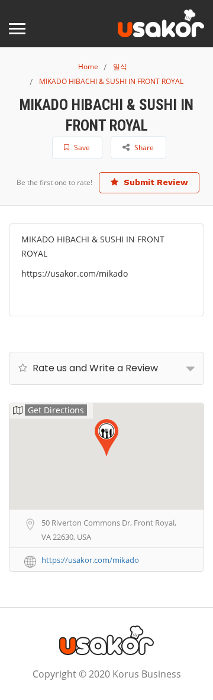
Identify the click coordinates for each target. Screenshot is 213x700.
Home (88, 66)
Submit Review (154, 182)
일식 (120, 66)
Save (81, 147)
